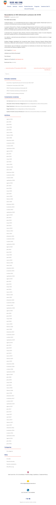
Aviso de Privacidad (29, 8)
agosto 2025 (10, 151)
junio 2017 (9, 411)
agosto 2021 (10, 278)
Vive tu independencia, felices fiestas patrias (37, 103)
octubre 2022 (10, 241)
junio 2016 (9, 443)
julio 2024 (9, 185)
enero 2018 (9, 393)
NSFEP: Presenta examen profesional (15, 93)
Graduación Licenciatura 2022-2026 (15, 85)
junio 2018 (9, 379)
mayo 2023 (9, 222)
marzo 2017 (9, 419)
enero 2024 (9, 201)
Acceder (9, 458)
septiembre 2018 (11, 371)
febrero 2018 (10, 390)
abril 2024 (9, 193)
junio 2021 (9, 284)
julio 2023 (9, 217)
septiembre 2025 (11, 148)
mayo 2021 (9, 286)
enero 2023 (9, 233)
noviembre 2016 (10, 430)
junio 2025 (9, 156)
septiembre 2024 (11, 180)
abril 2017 (9, 417)
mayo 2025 (9, 159)
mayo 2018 (9, 382)
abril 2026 (9, 129)
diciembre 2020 (10, 300)
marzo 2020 (9, 324)
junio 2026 (9, 124)
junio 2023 (9, 220)
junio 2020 (9, 316)
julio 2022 (9, 249)
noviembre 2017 (10, 398)
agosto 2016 (10, 438)
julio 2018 (9, 377)
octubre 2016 (10, 433)
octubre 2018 (10, 369)
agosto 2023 (10, 215)
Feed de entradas (11, 461)
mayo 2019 (9, 350)
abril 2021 (9, 289)
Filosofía (9, 6)
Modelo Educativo (28, 6)
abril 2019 (9, 353)
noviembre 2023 (10, 207)
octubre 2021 (10, 273)
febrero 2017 (10, 422)
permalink (13, 62)
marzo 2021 (9, 292)
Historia (21, 6)
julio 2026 (9, 121)
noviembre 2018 (10, 366)
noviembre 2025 (10, 143)
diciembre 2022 (10, 236)
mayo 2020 (9, 318)
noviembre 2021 (10, 270)
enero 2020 (9, 329)
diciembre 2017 (10, 395)
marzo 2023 (9, 228)
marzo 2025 (9, 164)
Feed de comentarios (11, 464)
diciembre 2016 (10, 427)
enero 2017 (9, 425)
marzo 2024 (9, 196)
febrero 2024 (10, 199)
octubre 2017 (10, 401)
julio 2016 (9, 441)
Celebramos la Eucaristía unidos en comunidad (25, 106)
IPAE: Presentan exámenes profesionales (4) (17, 88)
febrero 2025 (10, 167)
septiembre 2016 (11, 435)
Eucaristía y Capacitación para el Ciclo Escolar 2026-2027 (20, 82)
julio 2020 (9, 313)
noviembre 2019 (10, 334)
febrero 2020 (10, 326)
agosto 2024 (10, 183)
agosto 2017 (10, 406)
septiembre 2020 (11, 308)
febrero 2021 (10, 294)
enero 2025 (9, 169)
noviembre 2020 (10, 302)
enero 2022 (9, 265)
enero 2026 (9, 137)
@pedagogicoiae (19, 59)
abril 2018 (9, 385)
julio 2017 (9, 409)
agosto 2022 (10, 246)
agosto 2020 (10, 310)
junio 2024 (9, 188)
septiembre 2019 (11, 340)
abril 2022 (9, 257)
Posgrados (36, 6)
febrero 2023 (10, 230)
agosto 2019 (10, 342)
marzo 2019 (9, 355)
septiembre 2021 (11, 276)
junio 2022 (9, 252)
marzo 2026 (9, 132)
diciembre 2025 (10, 140)
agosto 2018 (10, 374)
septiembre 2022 (11, 244)
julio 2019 (9, 345)
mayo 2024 (9, 191)
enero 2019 (9, 361)
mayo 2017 (9, 414)
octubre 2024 (10, 177)
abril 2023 (9, 225)
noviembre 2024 (10, 175)
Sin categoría (10, 451)
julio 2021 (9, 281)
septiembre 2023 (11, 212)
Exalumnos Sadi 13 (45, 6)
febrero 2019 (10, 358)
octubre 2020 (10, 305)
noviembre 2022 (10, 238)
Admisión (15, 6)
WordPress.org (10, 466)
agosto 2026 (10, 119)
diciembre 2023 (10, 204)
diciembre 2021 (10, 268)
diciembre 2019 (10, 332)
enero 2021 (9, 297)
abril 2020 (9, 321)
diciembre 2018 (10, 363)
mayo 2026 (9, 127)
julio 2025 (9, 153)
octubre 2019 (10, 337)
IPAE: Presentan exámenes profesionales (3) (17, 90)
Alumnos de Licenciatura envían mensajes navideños (25, 101)
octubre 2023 (10, 209)
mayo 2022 (9, 254)
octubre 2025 (10, 145)
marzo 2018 (9, 387)
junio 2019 (9, 347)
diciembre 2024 (10, 172)
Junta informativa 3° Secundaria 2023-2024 (15, 68)
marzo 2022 (9, 260)
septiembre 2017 (11, 403)
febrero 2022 (10, 262)
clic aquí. (14, 50)
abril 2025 (9, 161)
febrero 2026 (10, 135)
